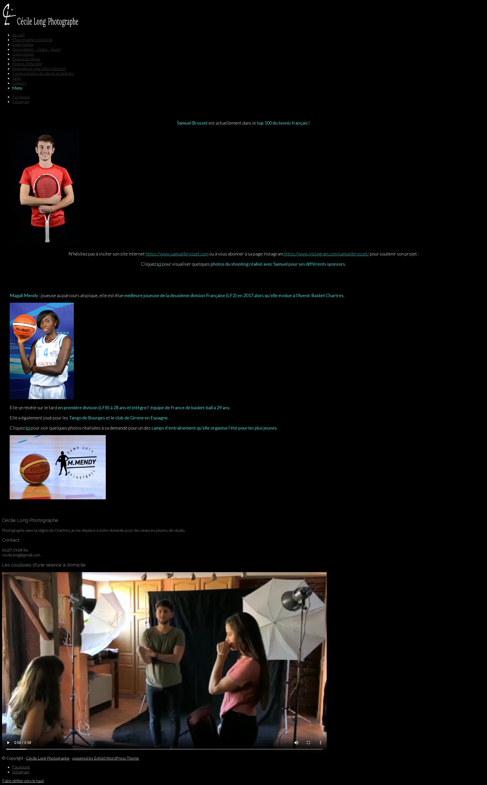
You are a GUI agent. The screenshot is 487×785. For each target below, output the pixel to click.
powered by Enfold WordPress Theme (105, 758)
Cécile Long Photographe (47, 758)
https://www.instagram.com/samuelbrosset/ (326, 254)
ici (159, 264)
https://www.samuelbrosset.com (177, 254)
